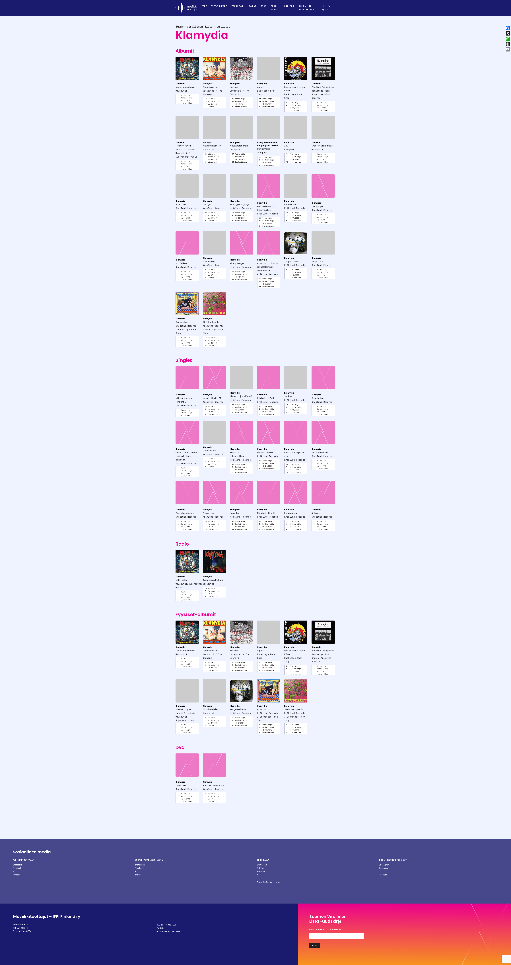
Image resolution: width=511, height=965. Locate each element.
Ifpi (204, 6)
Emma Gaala (274, 8)
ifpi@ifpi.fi (162, 928)
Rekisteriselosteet (165, 931)
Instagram (17, 864)
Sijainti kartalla (22, 931)
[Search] (323, 6)
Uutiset (289, 6)
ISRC (264, 6)
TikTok (260, 868)
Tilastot (237, 6)
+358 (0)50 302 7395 (166, 924)
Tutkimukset (219, 6)
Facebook (17, 868)
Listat (252, 6)
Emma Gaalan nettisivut (269, 882)
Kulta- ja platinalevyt (307, 8)
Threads (16, 874)
